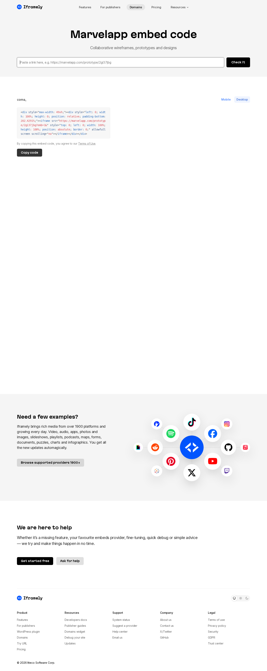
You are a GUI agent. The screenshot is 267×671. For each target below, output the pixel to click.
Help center (120, 631)
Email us (117, 637)
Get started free (35, 561)
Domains (136, 7)
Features (85, 7)
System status (121, 619)
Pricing (156, 7)
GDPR (211, 637)
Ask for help (70, 561)
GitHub (164, 637)
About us (165, 619)
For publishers (110, 7)
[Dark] (247, 598)
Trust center (215, 643)
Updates (70, 643)
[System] (234, 598)
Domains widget (75, 631)
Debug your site (75, 637)
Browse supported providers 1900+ (50, 462)
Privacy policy (217, 625)
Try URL (22, 643)
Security (213, 631)
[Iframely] (30, 7)
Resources (178, 7)
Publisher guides (75, 625)
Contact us (167, 625)
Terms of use (216, 619)
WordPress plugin (28, 631)
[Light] (240, 598)
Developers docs (76, 619)
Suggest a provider (124, 625)
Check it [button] (238, 62)
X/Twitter (166, 631)
